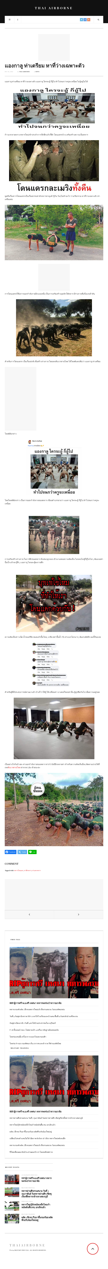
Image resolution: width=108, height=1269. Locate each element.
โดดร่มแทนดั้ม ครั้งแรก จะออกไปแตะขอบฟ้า (28, 1036)
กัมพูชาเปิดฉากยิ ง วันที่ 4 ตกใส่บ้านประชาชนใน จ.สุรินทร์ (33, 1023)
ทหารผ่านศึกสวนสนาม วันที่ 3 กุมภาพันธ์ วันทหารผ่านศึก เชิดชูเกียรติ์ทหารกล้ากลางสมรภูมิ (46, 1118)
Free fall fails (27, 1201)
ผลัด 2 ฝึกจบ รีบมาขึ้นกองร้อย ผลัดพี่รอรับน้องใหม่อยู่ (31, 1131)
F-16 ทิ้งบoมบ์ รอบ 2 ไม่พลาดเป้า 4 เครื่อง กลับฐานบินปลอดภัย (34, 1030)
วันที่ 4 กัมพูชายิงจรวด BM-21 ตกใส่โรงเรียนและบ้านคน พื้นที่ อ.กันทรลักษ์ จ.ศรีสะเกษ (44, 1016)
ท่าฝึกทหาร (27, 871)
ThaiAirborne (27, 1245)
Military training (28, 1214)
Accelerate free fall (30, 1175)
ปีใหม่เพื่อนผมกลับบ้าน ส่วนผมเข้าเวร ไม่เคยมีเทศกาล (31, 1152)
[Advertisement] (54, 47)
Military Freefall (28, 1188)
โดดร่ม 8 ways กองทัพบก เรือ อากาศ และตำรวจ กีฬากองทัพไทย (35, 1043)
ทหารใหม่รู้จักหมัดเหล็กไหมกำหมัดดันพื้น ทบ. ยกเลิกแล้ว (32, 1124)
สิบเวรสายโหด (14, 767)
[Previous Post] (29, 914)
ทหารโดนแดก (18, 871)
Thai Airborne (24, 72)
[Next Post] (78, 914)
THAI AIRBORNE (54, 8)
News (37, 72)
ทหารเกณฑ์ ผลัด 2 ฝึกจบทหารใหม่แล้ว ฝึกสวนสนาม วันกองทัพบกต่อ (37, 1009)
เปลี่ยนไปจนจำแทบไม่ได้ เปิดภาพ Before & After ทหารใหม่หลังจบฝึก (37, 1138)
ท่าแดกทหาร (36, 871)
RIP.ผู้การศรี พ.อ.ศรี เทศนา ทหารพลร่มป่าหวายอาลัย (35, 1003)
